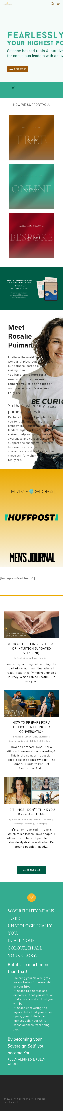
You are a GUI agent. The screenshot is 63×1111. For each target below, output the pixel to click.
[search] (52, 3)
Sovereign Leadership (24, 824)
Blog (35, 658)
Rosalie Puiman (24, 658)
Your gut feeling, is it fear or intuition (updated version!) (31, 649)
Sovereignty (41, 824)
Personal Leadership (43, 819)
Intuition (43, 658)
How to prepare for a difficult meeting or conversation (31, 727)
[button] (58, 3)
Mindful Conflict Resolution (39, 741)
